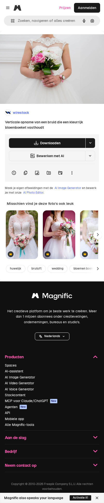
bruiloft (36, 268)
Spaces (10, 365)
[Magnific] (52, 297)
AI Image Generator (68, 188)
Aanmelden (87, 8)
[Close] (97, 498)
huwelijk (15, 268)
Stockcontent (15, 395)
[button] (52, 336)
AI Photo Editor (33, 193)
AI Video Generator (19, 383)
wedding (57, 268)
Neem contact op (21, 465)
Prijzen (65, 8)
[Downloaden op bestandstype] (90, 143)
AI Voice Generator (19, 389)
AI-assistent (14, 371)
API (7, 413)
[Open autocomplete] (10, 21)
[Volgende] (97, 234)
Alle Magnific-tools (19, 424)
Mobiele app (14, 419)
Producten (14, 356)
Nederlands (52, 336)
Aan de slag (15, 437)
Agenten (15, 407)
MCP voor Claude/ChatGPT (30, 401)
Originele (31, 41)
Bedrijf (11, 451)
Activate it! (80, 498)
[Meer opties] (72, 173)
